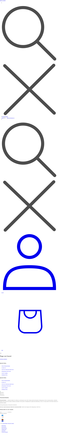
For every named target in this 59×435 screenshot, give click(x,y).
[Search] (29, 59)
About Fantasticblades (6, 380)
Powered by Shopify (11, 423)
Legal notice (3, 430)
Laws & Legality (5, 373)
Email (9, 412)
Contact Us (4, 367)
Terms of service (4, 428)
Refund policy (4, 425)
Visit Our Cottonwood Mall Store (8, 369)
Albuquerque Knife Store (6, 371)
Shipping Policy (4, 389)
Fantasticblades (5, 423)
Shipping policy (4, 429)
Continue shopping (3, 359)
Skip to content (3, 0)
